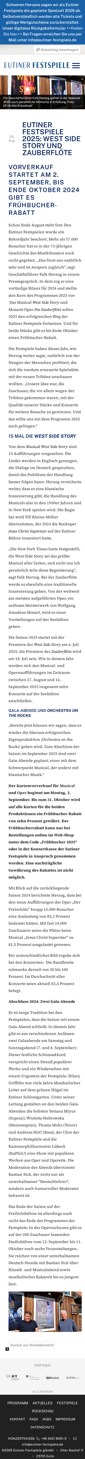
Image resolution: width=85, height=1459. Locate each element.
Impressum (65, 1419)
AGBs (46, 1419)
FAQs (33, 1419)
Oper (22, 792)
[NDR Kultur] (52, 1377)
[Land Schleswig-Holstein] (12, 1377)
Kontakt (17, 1419)
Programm (17, 1403)
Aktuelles (42, 1403)
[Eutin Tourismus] (72, 1377)
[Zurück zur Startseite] (37, 65)
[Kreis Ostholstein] (32, 1377)
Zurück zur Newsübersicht (32, 1345)
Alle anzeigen (42, 1391)
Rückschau (42, 1411)
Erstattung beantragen (59, 49)
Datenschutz (42, 1427)
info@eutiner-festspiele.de (42, 1444)
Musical (67, 785)
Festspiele (67, 1403)
